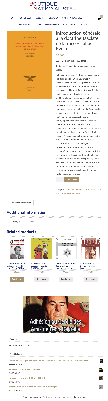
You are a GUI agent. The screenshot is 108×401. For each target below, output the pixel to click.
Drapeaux (53, 18)
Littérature (69, 193)
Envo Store (66, 397)
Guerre (97, 190)
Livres (37, 24)
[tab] (21, 203)
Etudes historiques (84, 190)
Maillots (39, 18)
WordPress (47, 397)
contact (83, 24)
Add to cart (71, 180)
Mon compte (69, 24)
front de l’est (24, 18)
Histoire (59, 193)
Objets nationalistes (72, 18)
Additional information (20, 203)
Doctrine (71, 190)
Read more (41, 279)
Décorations (24, 24)
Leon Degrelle (52, 24)
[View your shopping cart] (99, 20)
